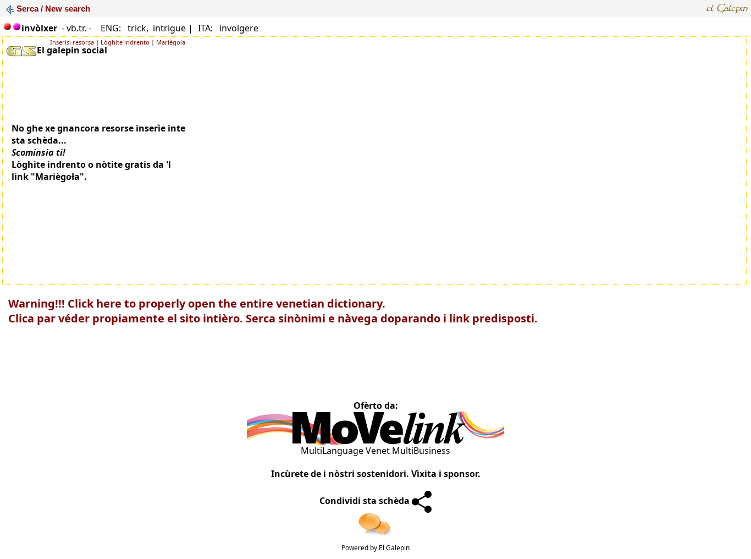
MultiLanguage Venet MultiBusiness (375, 451)
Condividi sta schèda (365, 501)
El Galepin (394, 547)
